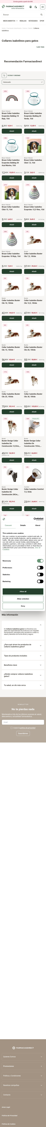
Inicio (3, 28)
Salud (30, 28)
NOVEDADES (33, 21)
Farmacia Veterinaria (14, 28)
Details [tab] (23, 525)
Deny (23, 606)
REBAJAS (23, 21)
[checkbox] (11, 728)
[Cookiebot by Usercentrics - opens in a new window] (33, 519)
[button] (23, 1066)
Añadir (11, 131)
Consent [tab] (8, 525)
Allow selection (23, 599)
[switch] (40, 567)
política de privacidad (27, 728)
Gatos (25, 28)
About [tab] (37, 525)
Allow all (23, 591)
